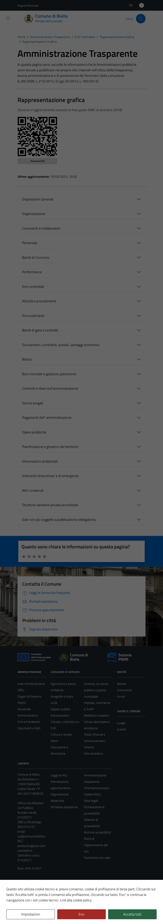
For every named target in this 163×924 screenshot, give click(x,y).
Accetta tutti (132, 914)
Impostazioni (30, 914)
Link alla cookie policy (76, 900)
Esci (81, 914)
